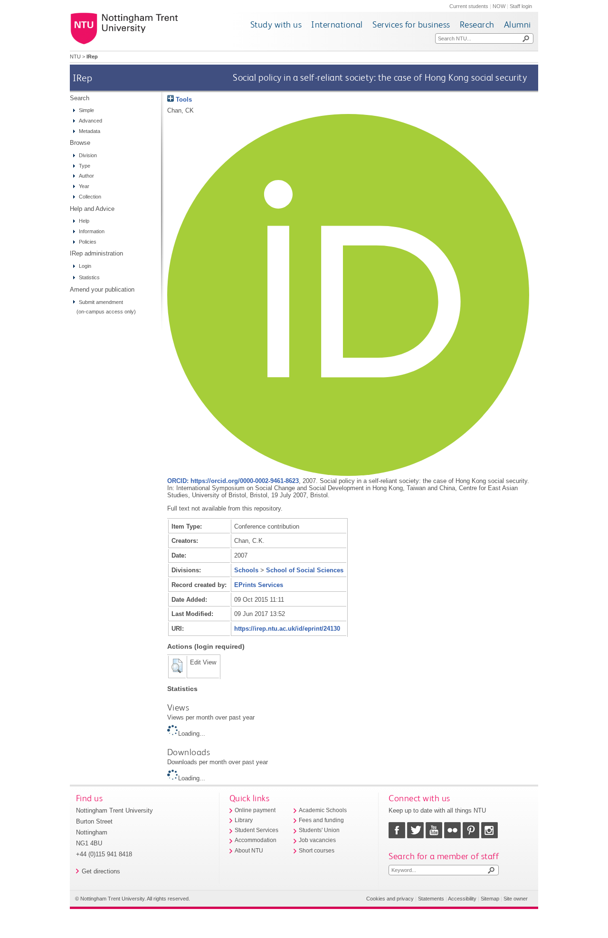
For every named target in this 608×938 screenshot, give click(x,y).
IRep (82, 78)
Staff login (521, 6)
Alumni (517, 24)
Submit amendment (101, 302)
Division (88, 155)
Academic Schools (323, 810)
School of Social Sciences (304, 570)
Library (244, 820)
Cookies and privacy (390, 898)
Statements (431, 898)
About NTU (249, 850)
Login (85, 266)
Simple (86, 110)
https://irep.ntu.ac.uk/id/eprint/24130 (287, 628)
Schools (246, 570)
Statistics (89, 277)
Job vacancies (317, 840)
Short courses (316, 850)
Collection (90, 196)
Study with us (276, 24)
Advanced (90, 120)
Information (91, 231)
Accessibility (462, 898)
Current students (468, 6)
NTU (75, 56)
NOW (499, 6)
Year (84, 186)
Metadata (89, 131)
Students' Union (319, 830)
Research (477, 24)
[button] (176, 666)
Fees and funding (321, 820)
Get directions (101, 871)
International (337, 24)
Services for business (411, 24)
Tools (183, 99)
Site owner (516, 898)
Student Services (256, 830)
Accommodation (255, 840)
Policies (87, 242)
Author (86, 176)
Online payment (255, 810)
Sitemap (490, 898)
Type (84, 166)
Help (84, 221)
